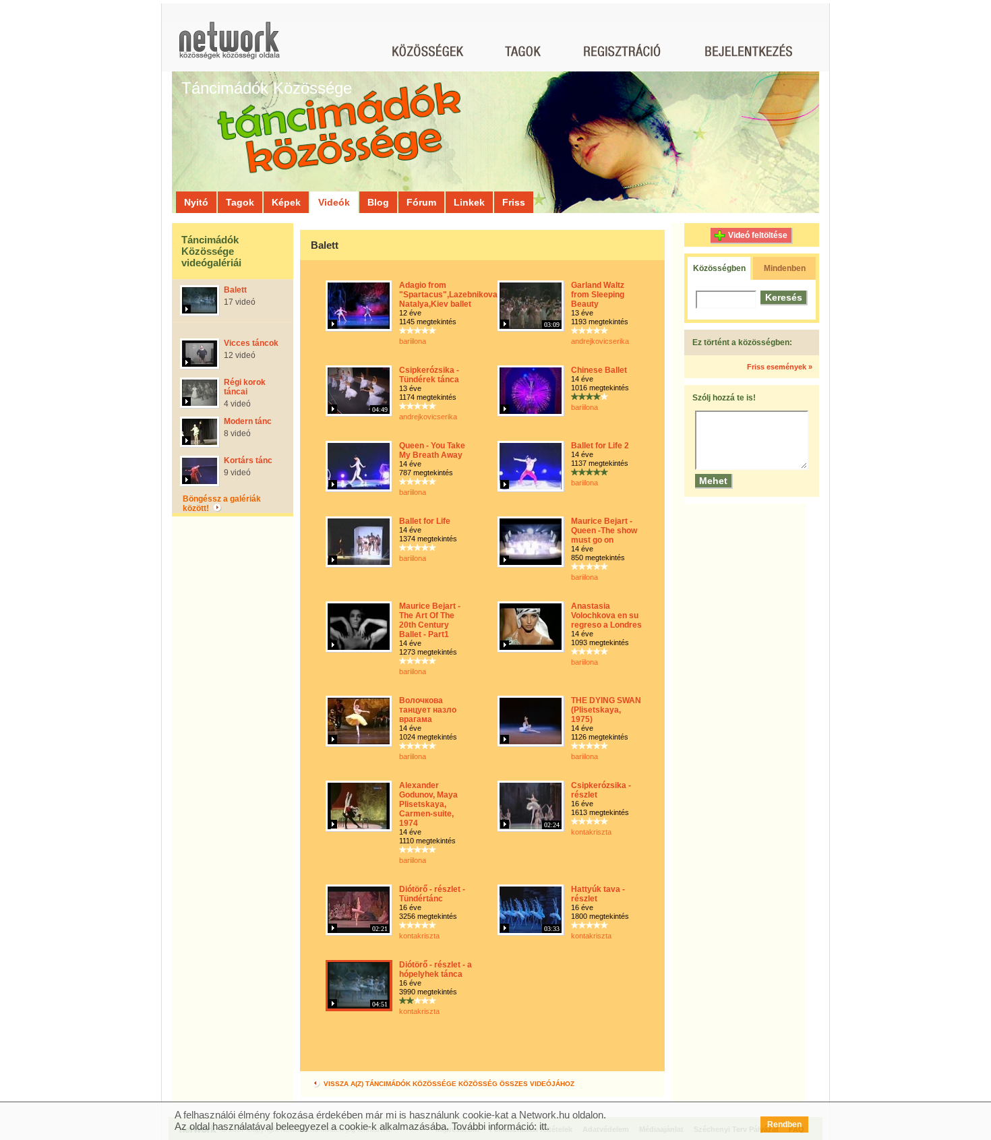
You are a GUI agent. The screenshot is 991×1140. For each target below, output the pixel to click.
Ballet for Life (424, 521)
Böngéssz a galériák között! (222, 503)
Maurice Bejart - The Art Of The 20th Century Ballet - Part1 (429, 620)
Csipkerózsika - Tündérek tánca (429, 374)
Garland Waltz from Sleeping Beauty (597, 294)
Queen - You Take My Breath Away (432, 450)
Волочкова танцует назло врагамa (427, 710)
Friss (513, 202)
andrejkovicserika (600, 341)
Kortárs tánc (248, 460)
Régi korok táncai (245, 387)
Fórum (421, 202)
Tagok (240, 202)
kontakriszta (591, 832)
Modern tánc (248, 421)
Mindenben (785, 268)
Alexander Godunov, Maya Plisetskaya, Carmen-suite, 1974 (428, 804)
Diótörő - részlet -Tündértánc (432, 893)
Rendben (784, 1124)
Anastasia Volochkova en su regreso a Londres (606, 615)
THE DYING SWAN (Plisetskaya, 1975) (606, 710)
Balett (235, 290)
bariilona (412, 341)
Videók (334, 202)
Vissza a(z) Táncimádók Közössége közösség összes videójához (448, 1083)
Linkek (469, 202)
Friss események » (779, 367)
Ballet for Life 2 (600, 445)
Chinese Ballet (599, 370)
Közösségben (719, 268)
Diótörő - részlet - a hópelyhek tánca (435, 969)
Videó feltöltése (757, 235)
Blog (378, 202)
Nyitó (196, 202)
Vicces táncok (251, 343)
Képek (286, 202)
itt (543, 1126)
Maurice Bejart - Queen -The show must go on (604, 530)
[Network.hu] (229, 46)
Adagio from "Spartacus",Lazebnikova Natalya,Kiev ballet (448, 294)
